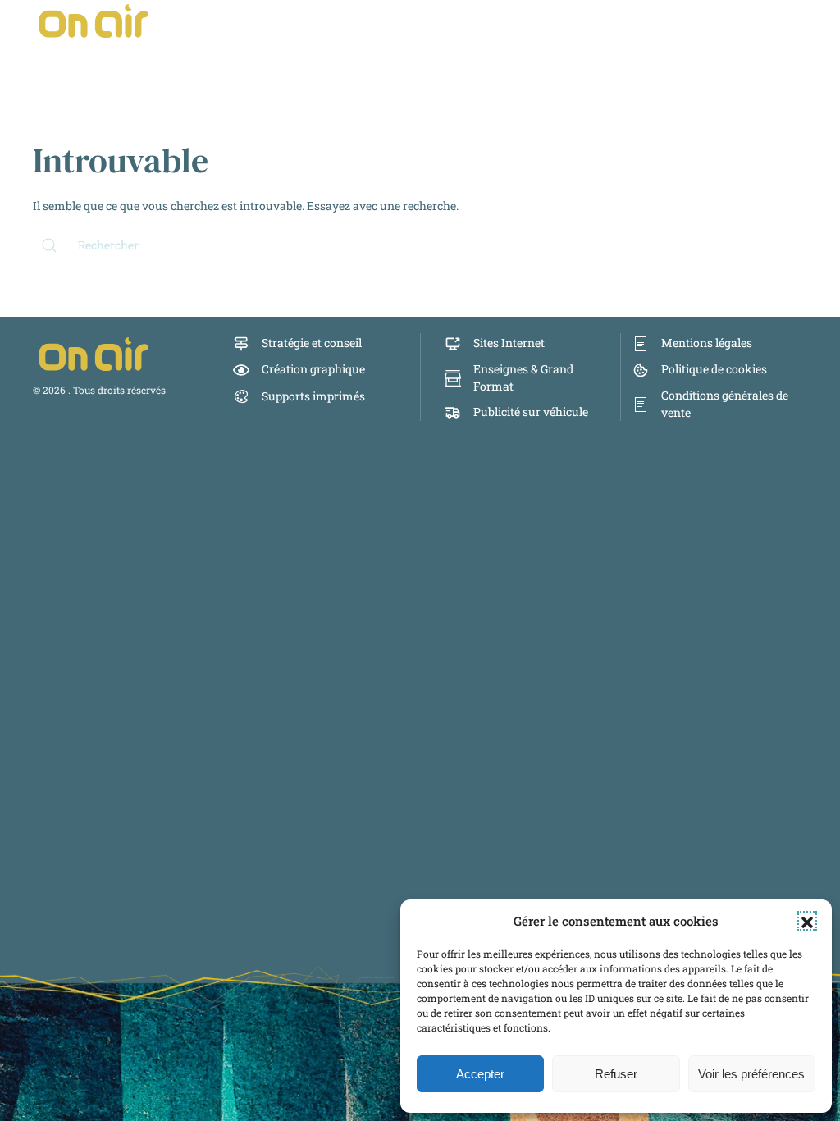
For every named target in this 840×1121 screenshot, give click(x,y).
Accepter (480, 1074)
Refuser (616, 1074)
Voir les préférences (751, 1074)
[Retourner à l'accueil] (94, 20)
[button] (807, 921)
